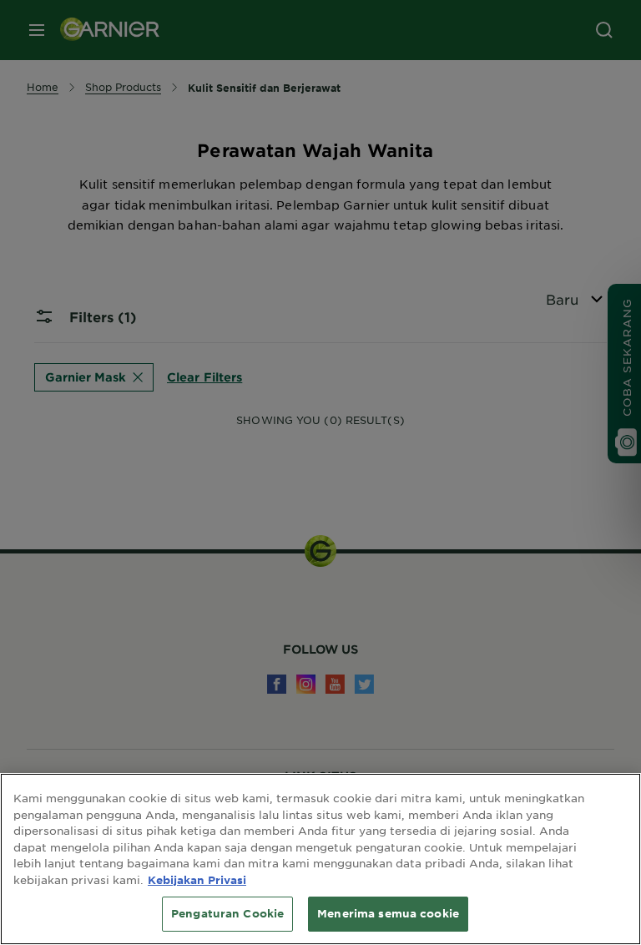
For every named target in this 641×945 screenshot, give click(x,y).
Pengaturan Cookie (227, 913)
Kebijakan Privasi (197, 880)
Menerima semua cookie (388, 913)
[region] (320, 859)
